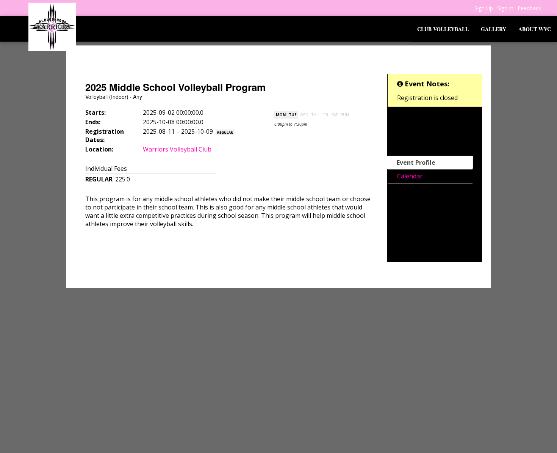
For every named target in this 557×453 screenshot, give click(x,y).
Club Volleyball (443, 29)
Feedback (529, 8)
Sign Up (483, 8)
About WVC (534, 29)
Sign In (505, 8)
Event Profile (416, 162)
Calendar (409, 176)
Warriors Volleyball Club (177, 149)
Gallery (493, 29)
